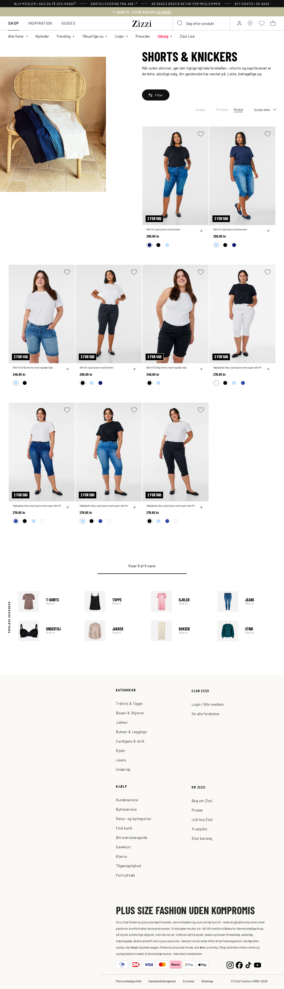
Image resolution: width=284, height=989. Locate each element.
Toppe (114, 601)
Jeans (246, 601)
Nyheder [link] (42, 36)
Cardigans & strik (130, 741)
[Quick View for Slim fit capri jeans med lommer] (201, 231)
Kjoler (180, 601)
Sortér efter (262, 109)
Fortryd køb (125, 875)
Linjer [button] (119, 36)
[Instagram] (230, 964)
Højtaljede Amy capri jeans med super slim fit (237, 367)
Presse (197, 810)
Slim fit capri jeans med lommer (163, 229)
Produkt (222, 109)
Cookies (188, 981)
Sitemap (207, 981)
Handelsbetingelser (162, 981)
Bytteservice (126, 809)
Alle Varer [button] (16, 36)
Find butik (124, 828)
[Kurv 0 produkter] (272, 23)
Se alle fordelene (205, 713)
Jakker (114, 630)
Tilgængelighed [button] (128, 865)
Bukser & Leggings (131, 731)
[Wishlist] (201, 134)
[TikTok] (248, 964)
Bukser (180, 630)
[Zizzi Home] (142, 22)
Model (238, 109)
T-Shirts (47, 601)
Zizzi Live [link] (187, 36)
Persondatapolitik (128, 981)
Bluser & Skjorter (130, 712)
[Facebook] (239, 964)
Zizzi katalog (202, 838)
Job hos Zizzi (202, 819)
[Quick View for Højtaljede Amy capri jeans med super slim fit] (268, 369)
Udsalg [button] (163, 36)
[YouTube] (257, 964)
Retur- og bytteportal (133, 818)
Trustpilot (199, 828)
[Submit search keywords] (180, 23)
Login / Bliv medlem (208, 704)
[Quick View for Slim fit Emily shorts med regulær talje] (68, 369)
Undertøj (47, 630)
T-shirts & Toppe (129, 703)
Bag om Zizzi (202, 800)
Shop (13, 23)
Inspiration (40, 23)
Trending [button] (63, 36)
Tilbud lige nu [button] (93, 36)
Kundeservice (127, 799)
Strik (246, 630)
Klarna (121, 856)
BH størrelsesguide (131, 837)
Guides (69, 23)
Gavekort (123, 846)
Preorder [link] (143, 36)
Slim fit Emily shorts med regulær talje (33, 367)
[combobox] (201, 23)
